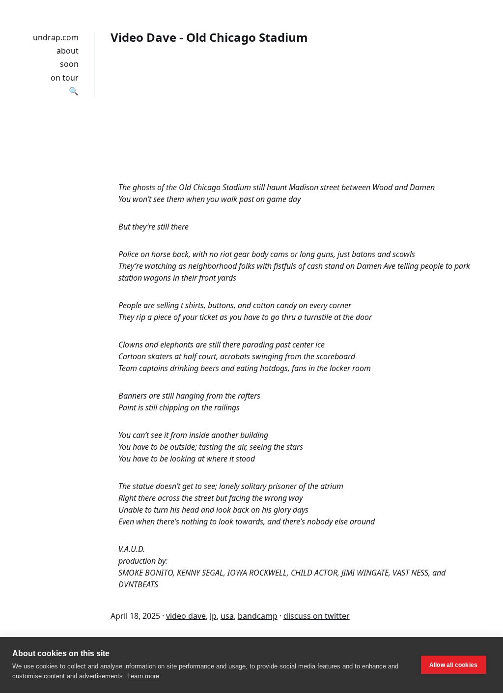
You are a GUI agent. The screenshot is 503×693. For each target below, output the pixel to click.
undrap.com (56, 37)
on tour (65, 77)
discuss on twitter (316, 615)
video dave (186, 615)
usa (227, 615)
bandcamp (258, 615)
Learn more (143, 676)
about (67, 50)
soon (69, 63)
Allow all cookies (453, 665)
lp (213, 615)
